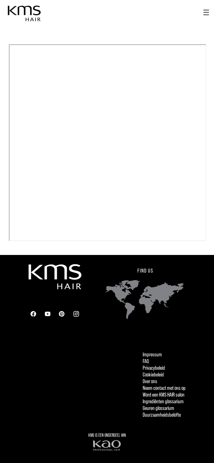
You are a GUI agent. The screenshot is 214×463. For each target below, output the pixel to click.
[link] (33, 314)
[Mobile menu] (206, 11)
